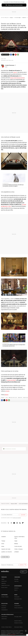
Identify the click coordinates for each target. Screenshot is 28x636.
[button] (10, 65)
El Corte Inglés (18, 17)
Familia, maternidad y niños (19, 537)
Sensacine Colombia (18, 622)
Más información (12, 634)
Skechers (24, 17)
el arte (7, 391)
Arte (7, 397)
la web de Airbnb (11, 380)
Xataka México (4, 616)
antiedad (16, 551)
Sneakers (3, 536)
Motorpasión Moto (18, 598)
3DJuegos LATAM (17, 616)
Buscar (22, 564)
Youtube (14, 523)
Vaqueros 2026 (14, 503)
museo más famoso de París (17, 78)
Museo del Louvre (13, 397)
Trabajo (3, 540)
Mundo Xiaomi (4, 587)
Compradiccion (4, 609)
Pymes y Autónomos (18, 607)
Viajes (15, 540)
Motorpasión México (18, 626)
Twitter (13, 54)
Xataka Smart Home (5, 585)
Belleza (16, 543)
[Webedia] (5, 572)
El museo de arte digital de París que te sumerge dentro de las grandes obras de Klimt (14, 345)
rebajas (11, 17)
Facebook (11, 54)
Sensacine (16, 587)
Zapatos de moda (5, 549)
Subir (22, 571)
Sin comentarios (6, 54)
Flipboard (16, 54)
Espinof (15, 590)
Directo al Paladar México (6, 626)
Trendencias (3, 605)
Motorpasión (16, 596)
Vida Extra (16, 581)
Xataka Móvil (4, 581)
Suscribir (23, 514)
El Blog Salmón (17, 605)
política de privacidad (17, 517)
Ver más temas (5, 556)
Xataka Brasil (4, 618)
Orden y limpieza (18, 549)
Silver (2, 543)
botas (2, 546)
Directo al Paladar (4, 596)
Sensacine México (18, 620)
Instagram (17, 523)
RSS (20, 523)
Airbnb (6, 394)
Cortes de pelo (18, 546)
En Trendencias (5, 183)
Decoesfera (3, 607)
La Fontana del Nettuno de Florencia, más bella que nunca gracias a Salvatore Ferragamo (13, 185)
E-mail (18, 54)
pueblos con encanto (6, 551)
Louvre (15, 72)
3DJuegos (16, 579)
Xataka (2, 579)
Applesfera (3, 583)
